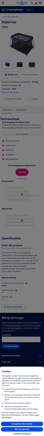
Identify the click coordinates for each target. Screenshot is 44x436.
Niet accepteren (22, 429)
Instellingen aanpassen (22, 434)
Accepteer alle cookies (22, 424)
